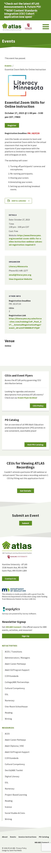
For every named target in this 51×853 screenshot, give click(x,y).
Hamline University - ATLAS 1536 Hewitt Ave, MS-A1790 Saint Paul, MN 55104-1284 (14, 567)
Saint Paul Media (16, 850)
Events (8, 65)
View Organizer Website (20, 279)
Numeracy (9, 700)
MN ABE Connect (42, 842)
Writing (8, 718)
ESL (6, 694)
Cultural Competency (15, 688)
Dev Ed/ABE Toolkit (14, 770)
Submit (25, 523)
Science (8, 807)
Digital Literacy (12, 776)
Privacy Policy (21, 848)
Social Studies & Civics (15, 813)
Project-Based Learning (16, 794)
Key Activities (9, 645)
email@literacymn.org (20, 274)
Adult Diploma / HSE (14, 745)
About (5, 837)
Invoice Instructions (27, 837)
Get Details (25, 490)
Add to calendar (19, 201)
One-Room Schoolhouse (16, 706)
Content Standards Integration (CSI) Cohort (20, 12)
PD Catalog (12, 420)
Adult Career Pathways (15, 663)
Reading (9, 712)
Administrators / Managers (17, 657)
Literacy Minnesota (18, 266)
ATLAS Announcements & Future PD (22, 5)
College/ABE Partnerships (17, 682)
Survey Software (29, 613)
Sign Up (25, 636)
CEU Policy (38, 405)
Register (12, 125)
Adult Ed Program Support (17, 670)
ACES (7, 733)
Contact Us (10, 578)
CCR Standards (11, 676)
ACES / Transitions (13, 651)
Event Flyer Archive (27, 397)
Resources (8, 727)
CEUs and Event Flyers (19, 375)
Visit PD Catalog (35, 444)
